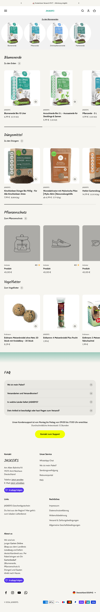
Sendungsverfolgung (49, 470)
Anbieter (7, 265)
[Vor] (78, 3)
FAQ (41, 480)
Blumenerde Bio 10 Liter (15, 113)
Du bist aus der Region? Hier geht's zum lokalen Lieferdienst (19, 512)
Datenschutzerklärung (59, 510)
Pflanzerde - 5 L (89, 113)
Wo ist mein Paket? (48, 465)
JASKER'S (7, 110)
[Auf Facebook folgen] (6, 592)
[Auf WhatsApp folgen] (26, 592)
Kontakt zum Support (50, 434)
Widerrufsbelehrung (58, 515)
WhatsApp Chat (47, 460)
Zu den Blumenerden (50, 19)
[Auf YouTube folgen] (19, 592)
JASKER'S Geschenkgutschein (17, 505)
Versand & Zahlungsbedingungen (64, 520)
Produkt (7, 268)
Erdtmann (7, 334)
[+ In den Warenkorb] (35, 101)
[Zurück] (21, 3)
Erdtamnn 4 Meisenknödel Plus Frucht (60, 337)
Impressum (54, 505)
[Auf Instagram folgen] (12, 592)
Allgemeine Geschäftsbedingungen (64, 525)
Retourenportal (46, 475)
